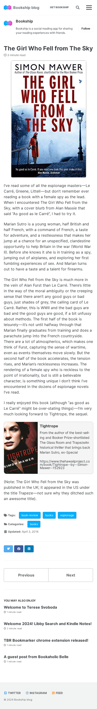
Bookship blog (26, 7)
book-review (29, 515)
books (49, 515)
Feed (59, 693)
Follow (85, 28)
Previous (26, 575)
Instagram (38, 693)
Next (70, 575)
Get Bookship (59, 7)
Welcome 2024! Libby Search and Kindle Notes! (48, 623)
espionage (67, 515)
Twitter (14, 693)
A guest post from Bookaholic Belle (36, 656)
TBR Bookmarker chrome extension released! (46, 640)
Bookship (24, 21)
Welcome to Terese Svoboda (30, 607)
